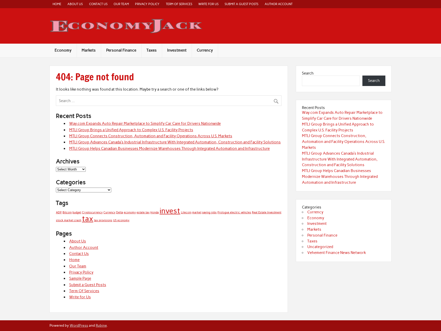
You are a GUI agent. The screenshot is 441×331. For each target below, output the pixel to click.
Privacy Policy (147, 4)
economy (130, 212)
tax (87, 218)
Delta (119, 212)
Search (308, 73)
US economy (121, 220)
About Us (75, 4)
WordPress (79, 325)
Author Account (278, 4)
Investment (177, 50)
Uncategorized (320, 246)
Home (57, 4)
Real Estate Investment (266, 212)
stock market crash (68, 220)
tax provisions (103, 220)
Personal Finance (121, 50)
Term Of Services (179, 4)
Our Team (121, 4)
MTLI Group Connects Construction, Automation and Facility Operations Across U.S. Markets (150, 136)
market (196, 212)
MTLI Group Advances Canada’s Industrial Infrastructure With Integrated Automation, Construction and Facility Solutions (175, 142)
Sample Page (80, 278)
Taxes (151, 50)
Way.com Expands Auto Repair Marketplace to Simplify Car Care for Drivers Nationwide (145, 123)
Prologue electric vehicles (234, 212)
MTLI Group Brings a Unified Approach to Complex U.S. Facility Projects (131, 130)
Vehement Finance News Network (336, 252)
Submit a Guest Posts (241, 4)
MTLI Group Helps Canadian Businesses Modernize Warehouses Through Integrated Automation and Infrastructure (169, 148)
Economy (63, 50)
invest (170, 210)
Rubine (101, 325)
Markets (89, 50)
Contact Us (98, 4)
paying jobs (209, 212)
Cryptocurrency (92, 212)
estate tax (143, 212)
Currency (205, 50)
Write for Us (208, 4)
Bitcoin (67, 212)
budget (76, 212)
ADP (59, 212)
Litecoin (186, 212)
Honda (154, 212)
